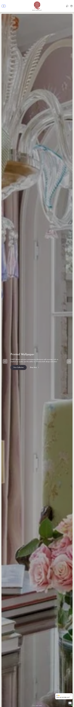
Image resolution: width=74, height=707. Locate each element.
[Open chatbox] (70, 703)
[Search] (67, 6)
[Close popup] (71, 695)
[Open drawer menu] (3, 6)
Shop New (33, 366)
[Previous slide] (5, 361)
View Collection (18, 366)
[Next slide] (69, 361)
